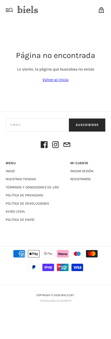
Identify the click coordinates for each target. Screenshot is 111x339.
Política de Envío (20, 220)
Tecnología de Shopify (55, 301)
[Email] (66, 145)
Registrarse (80, 179)
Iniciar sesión (81, 171)
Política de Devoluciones (27, 203)
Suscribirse (87, 125)
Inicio (10, 171)
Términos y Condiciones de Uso (32, 187)
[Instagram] (55, 145)
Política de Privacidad (24, 195)
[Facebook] (44, 145)
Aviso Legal (15, 211)
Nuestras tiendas (21, 179)
